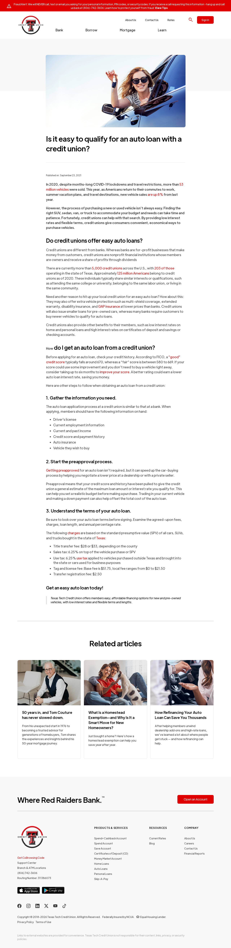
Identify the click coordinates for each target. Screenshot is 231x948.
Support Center (26, 862)
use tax (82, 558)
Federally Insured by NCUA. (118, 916)
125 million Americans (133, 273)
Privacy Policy (25, 922)
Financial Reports (194, 853)
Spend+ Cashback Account (110, 838)
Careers (189, 843)
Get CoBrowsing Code (30, 857)
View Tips (161, 7)
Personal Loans (103, 873)
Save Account (102, 848)
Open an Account (195, 799)
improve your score (114, 372)
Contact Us (151, 20)
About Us (130, 20)
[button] (59, 30)
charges (73, 533)
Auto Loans (101, 868)
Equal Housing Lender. (153, 916)
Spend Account (103, 843)
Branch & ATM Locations (31, 867)
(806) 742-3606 (27, 872)
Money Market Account (108, 858)
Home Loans (101, 863)
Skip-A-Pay (101, 878)
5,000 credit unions (107, 268)
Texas (100, 538)
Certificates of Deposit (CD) (111, 853)
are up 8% (155, 194)
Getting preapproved (62, 470)
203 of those (164, 268)
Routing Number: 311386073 (34, 878)
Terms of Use (43, 922)
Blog (152, 843)
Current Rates (157, 838)
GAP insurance (109, 306)
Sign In (205, 20)
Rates (171, 20)
